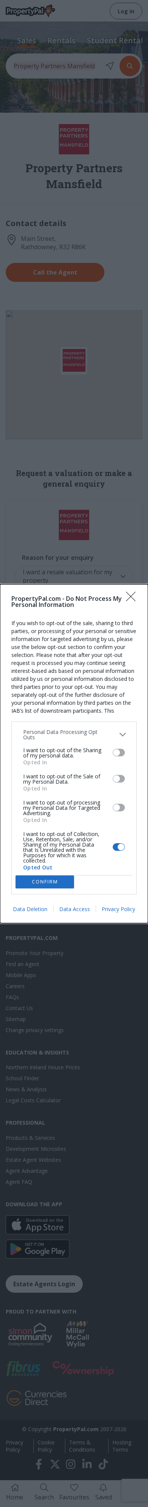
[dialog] (74, 753)
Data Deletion (30, 909)
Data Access (74, 909)
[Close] (133, 599)
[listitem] (74, 734)
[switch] (119, 752)
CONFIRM (45, 881)
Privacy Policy (118, 909)
